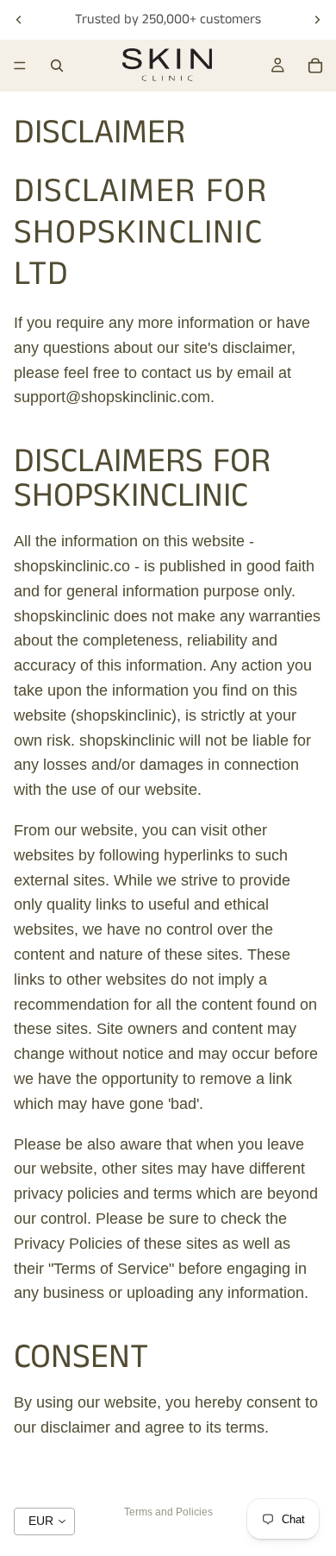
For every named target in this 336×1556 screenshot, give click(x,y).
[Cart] (315, 66)
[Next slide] (317, 20)
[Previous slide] (19, 20)
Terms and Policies (168, 1512)
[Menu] (20, 65)
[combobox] (44, 1521)
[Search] (57, 66)
